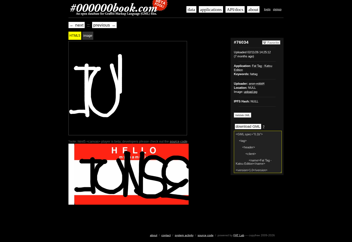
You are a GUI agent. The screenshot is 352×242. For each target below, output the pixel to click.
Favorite (273, 42)
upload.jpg (250, 91)
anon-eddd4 (256, 83)
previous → (104, 25)
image (87, 35)
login (267, 9)
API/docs (235, 9)
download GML (248, 126)
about (253, 9)
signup (277, 9)
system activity (184, 235)
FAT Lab (238, 235)
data (191, 9)
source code (178, 141)
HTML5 (74, 35)
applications (211, 9)
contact (166, 235)
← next (77, 25)
